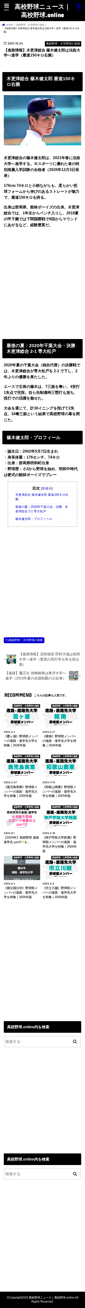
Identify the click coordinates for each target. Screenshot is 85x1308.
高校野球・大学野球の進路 (26, 640)
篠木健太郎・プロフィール (33, 519)
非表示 (47, 488)
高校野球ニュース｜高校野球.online (42, 10)
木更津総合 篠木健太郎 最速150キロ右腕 (41, 497)
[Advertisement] (42, 282)
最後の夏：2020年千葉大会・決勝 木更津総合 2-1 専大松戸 (41, 509)
